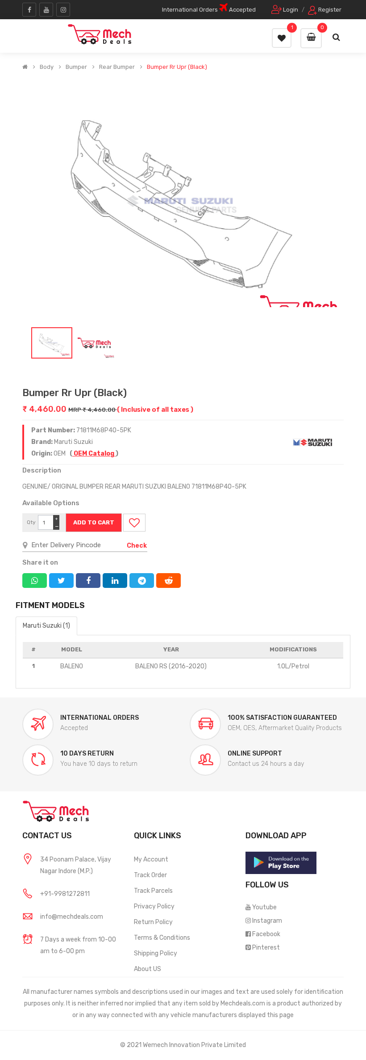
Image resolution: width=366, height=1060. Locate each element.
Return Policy (153, 922)
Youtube (264, 907)
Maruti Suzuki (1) (46, 625)
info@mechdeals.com (71, 917)
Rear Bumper (117, 67)
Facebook (266, 934)
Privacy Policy (154, 906)
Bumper (76, 67)
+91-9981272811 (65, 894)
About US (147, 969)
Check (137, 545)
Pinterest (266, 947)
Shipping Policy (155, 953)
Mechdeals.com (242, 1003)
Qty (31, 522)
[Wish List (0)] (281, 38)
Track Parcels (153, 891)
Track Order (150, 875)
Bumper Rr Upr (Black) (177, 67)
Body (47, 67)
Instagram (267, 921)
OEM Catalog (94, 453)
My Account (151, 859)
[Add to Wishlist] (134, 523)
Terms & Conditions (162, 938)
